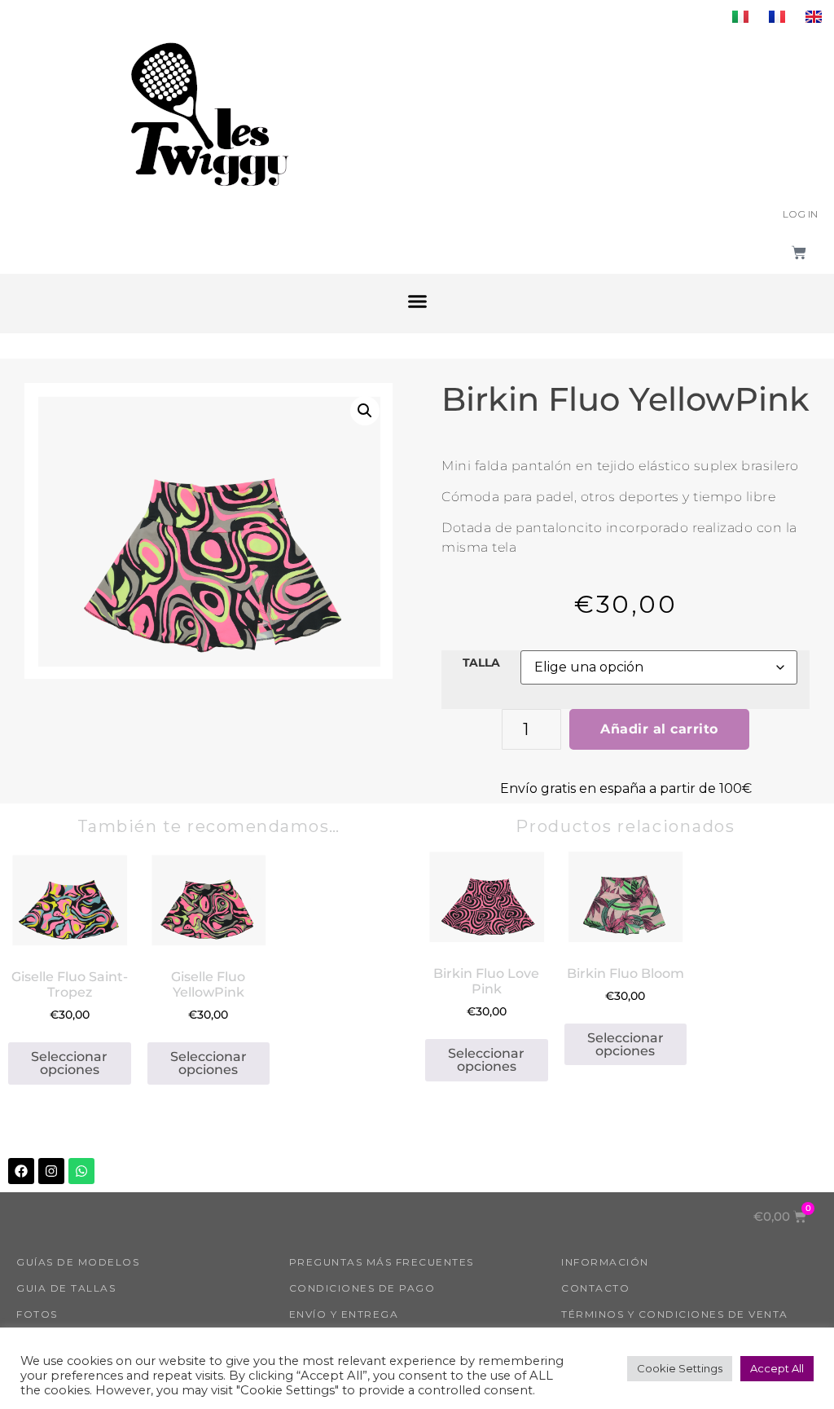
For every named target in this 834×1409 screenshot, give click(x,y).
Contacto (595, 1288)
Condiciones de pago (362, 1288)
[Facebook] (21, 1171)
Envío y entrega (344, 1314)
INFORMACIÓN (605, 1262)
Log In (800, 214)
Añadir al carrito (659, 729)
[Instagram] (51, 1171)
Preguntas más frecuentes (381, 1262)
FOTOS (37, 1314)
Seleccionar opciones (69, 1063)
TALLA (481, 662)
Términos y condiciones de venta (674, 1314)
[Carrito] (799, 253)
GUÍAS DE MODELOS (77, 1262)
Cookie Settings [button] (679, 1368)
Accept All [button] (777, 1368)
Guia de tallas (66, 1288)
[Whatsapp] (81, 1171)
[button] (417, 301)
